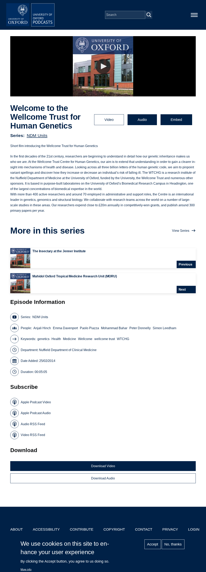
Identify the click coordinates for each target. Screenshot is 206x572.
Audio (142, 120)
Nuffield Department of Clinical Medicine (68, 350)
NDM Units (37, 135)
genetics (43, 339)
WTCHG (123, 339)
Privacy (170, 529)
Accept (152, 544)
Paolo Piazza (89, 328)
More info (26, 569)
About (16, 529)
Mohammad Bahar (114, 328)
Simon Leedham (164, 328)
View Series (180, 230)
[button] (103, 66)
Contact (143, 529)
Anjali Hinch (42, 328)
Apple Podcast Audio (36, 413)
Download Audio (103, 478)
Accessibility (46, 529)
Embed (176, 120)
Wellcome (85, 339)
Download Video (103, 466)
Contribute (81, 529)
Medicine (69, 339)
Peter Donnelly (140, 328)
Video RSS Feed (33, 435)
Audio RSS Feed (33, 424)
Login (193, 529)
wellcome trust (104, 339)
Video (109, 120)
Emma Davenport (65, 328)
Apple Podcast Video (36, 402)
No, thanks (173, 544)
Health (56, 339)
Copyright (114, 529)
